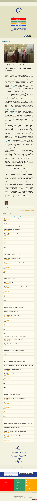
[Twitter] (10, 213)
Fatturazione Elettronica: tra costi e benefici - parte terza (13, 229)
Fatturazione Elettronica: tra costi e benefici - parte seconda (13, 233)
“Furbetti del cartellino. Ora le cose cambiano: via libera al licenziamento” (15, 336)
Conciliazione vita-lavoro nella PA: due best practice (12, 319)
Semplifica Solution (7, 279)
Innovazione (4, 483)
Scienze (3, 485)
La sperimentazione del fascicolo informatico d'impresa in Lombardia (14, 398)
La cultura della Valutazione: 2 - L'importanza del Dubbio (13, 435)
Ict (2, 480)
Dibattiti (28, 485)
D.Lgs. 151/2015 (10, 112)
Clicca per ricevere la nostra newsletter (26, 473)
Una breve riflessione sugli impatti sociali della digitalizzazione (13, 307)
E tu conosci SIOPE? (7, 290)
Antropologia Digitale (6, 487)
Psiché (17, 485)
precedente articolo (11, 73)
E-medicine (18, 482)
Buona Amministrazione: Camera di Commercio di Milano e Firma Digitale (15, 402)
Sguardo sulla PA (7, 222)
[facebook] (7, 213)
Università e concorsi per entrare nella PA (10, 250)
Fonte (9, 109)
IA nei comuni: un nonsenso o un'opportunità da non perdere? (13, 218)
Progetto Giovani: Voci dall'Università (10, 373)
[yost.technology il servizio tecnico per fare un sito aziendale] (34, 500)
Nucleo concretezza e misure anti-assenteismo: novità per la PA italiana (15, 237)
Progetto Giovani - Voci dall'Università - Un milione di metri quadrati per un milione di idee (18, 343)
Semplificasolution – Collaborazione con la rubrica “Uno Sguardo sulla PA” (15, 286)
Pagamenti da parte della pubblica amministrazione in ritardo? (13, 258)
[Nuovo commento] (7, 207)
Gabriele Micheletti (7, 340)
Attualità (28, 488)
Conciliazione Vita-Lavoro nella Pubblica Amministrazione (13, 323)
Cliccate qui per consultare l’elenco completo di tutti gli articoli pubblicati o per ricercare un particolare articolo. (18, 453)
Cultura (17, 480)
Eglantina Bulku (6, 370)
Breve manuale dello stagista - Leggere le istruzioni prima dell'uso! (14, 361)
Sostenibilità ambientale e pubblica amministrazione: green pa (13, 254)
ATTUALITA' (2, 41)
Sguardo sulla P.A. (8, 41)
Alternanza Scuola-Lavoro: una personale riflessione (12, 315)
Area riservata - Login (4, 3)
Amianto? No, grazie (7, 377)
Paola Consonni (6, 395)
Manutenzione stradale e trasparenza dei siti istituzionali (12, 369)
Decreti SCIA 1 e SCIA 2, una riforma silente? (11, 390)
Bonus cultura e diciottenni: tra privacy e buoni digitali (12, 226)
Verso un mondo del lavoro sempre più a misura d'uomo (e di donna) (14, 262)
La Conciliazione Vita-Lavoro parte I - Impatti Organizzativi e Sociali (14, 303)
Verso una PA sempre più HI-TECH (9, 282)
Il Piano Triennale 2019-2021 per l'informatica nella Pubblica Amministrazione (16, 266)
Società (28, 483)
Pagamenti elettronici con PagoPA (9, 278)
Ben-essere (18, 483)
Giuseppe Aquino (6, 230)
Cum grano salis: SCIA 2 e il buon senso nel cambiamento (13, 394)
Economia (28, 480)
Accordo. (13, 109)
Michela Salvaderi (6, 238)
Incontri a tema (19, 488)
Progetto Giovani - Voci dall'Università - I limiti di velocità (12, 353)
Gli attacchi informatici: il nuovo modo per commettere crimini (13, 339)
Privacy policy (21, 496)
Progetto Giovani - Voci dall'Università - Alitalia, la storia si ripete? (14, 350)
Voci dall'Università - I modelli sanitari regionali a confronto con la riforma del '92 (16, 357)
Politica (28, 482)
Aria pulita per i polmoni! (8, 332)
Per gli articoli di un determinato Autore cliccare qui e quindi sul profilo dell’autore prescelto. (18, 456)
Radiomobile (4, 482)
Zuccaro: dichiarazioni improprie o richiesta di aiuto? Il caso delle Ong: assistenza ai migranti (18, 365)
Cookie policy (16, 496)
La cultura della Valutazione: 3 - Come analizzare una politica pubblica (15, 431)
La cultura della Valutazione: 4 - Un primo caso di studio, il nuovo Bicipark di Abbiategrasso (18, 423)
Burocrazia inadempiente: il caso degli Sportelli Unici (12, 427)
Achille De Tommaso (7, 219)
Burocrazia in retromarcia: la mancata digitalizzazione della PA (13, 419)
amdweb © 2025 (34, 492)
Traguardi (18, 487)
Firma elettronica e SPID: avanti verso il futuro (11, 311)
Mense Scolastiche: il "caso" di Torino (10, 406)
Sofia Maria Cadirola (7, 366)
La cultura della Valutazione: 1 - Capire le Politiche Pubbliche (13, 439)
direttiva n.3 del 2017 (13, 86)
